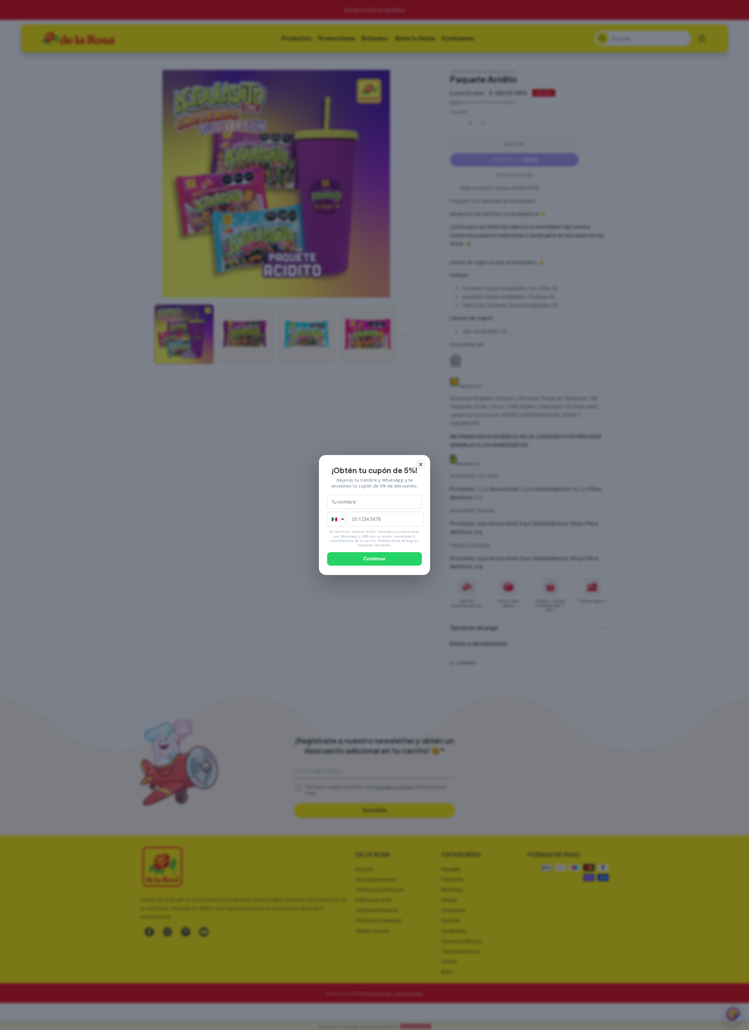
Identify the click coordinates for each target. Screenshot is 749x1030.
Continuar (374, 558)
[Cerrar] (420, 464)
